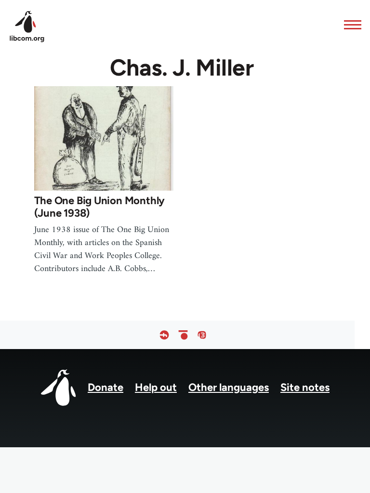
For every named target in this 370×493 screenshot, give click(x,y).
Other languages (228, 387)
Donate (105, 387)
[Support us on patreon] (183, 334)
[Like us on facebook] (164, 334)
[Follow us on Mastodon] (202, 334)
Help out (156, 387)
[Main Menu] (349, 24)
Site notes (305, 387)
